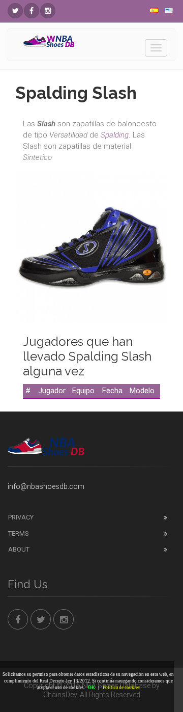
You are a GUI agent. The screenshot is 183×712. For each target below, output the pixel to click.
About (18, 549)
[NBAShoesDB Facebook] (31, 10)
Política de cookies (121, 687)
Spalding (115, 135)
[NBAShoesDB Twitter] (15, 10)
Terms (18, 533)
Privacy (21, 517)
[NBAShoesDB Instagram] (47, 10)
